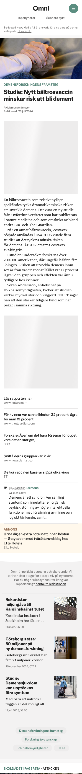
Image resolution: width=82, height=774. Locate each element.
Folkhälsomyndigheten (32, 748)
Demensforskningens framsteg (31, 85)
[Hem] (41, 8)
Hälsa (61, 748)
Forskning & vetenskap (41, 739)
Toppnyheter (26, 18)
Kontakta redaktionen (51, 584)
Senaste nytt (55, 18)
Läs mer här (24, 31)
